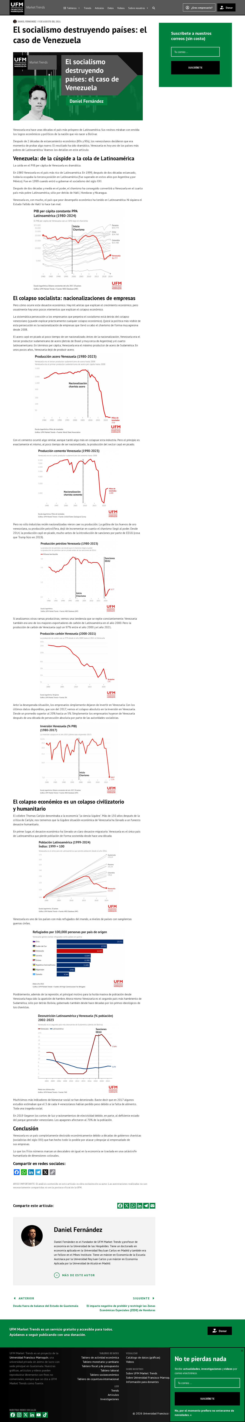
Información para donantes (142, 1382)
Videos (121, 8)
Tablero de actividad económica (100, 1357)
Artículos (99, 8)
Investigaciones (109, 1399)
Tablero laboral (109, 1370)
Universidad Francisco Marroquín (162, 1413)
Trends (87, 8)
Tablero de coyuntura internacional (98, 1379)
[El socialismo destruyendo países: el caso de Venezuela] (78, 86)
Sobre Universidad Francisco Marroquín (149, 1377)
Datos (111, 8)
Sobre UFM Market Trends (141, 1373)
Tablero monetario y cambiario (101, 1362)
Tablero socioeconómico (104, 1374)
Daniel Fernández (27, 21)
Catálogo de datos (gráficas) (143, 1357)
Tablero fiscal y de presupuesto (100, 1366)
